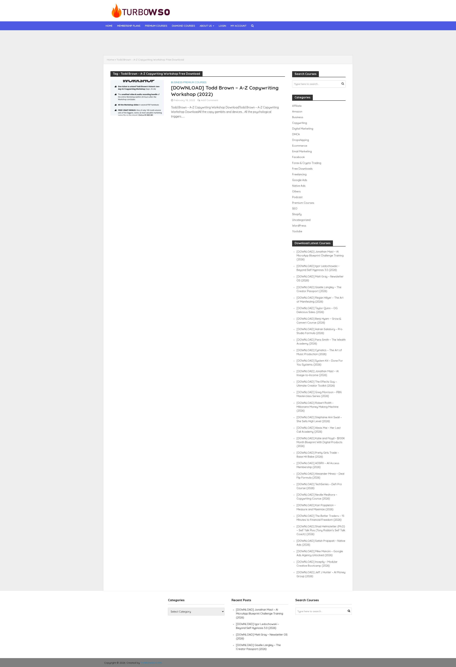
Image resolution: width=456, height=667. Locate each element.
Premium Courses (156, 25)
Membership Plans (128, 25)
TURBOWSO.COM (151, 662)
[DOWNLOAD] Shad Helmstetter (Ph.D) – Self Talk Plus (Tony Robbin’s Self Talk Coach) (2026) (321, 530)
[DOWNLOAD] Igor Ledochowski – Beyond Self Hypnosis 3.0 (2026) (195, 46)
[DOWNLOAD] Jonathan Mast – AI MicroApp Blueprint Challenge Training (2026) (202, 37)
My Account (239, 25)
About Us (206, 25)
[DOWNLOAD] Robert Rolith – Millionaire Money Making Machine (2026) (317, 406)
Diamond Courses (183, 25)
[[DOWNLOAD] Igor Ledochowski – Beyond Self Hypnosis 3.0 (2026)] (129, 46)
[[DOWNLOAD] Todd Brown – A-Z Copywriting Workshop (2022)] (137, 97)
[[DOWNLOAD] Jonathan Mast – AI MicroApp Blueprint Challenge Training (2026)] (129, 38)
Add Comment (209, 100)
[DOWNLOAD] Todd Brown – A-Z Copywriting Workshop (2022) (225, 91)
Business (176, 82)
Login (222, 25)
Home (109, 25)
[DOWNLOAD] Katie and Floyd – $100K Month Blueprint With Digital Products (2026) (321, 442)
